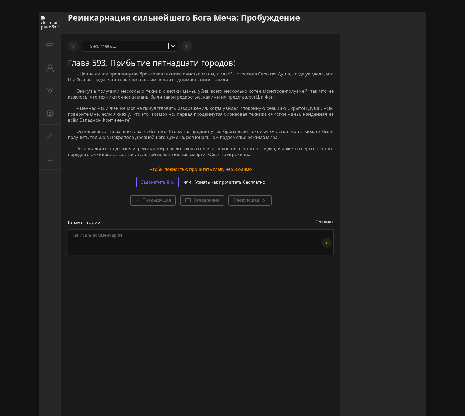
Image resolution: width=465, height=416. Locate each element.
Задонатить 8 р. (157, 182)
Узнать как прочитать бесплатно (230, 182)
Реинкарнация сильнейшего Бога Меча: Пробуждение (184, 17)
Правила (324, 222)
